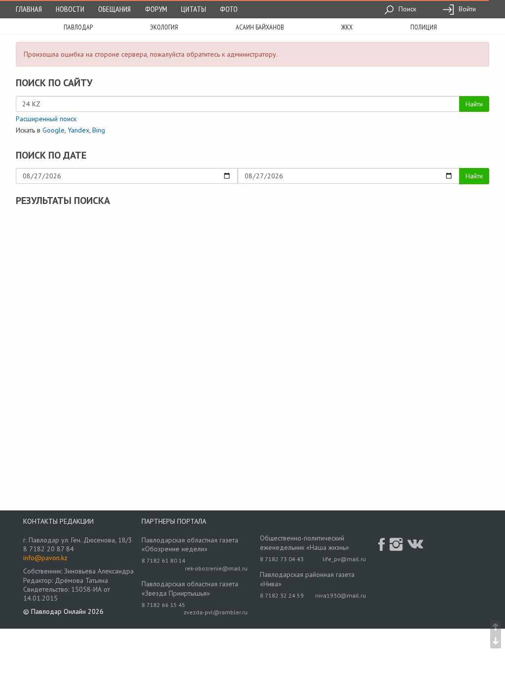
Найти (474, 104)
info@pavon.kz (45, 557)
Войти (466, 8)
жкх (347, 27)
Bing (98, 130)
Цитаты (193, 9)
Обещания (114, 9)
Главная (29, 9)
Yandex (78, 130)
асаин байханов (260, 27)
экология (164, 27)
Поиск (406, 8)
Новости (70, 9)
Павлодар (78, 27)
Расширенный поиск (46, 118)
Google (53, 130)
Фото (229, 9)
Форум (156, 9)
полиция (423, 27)
